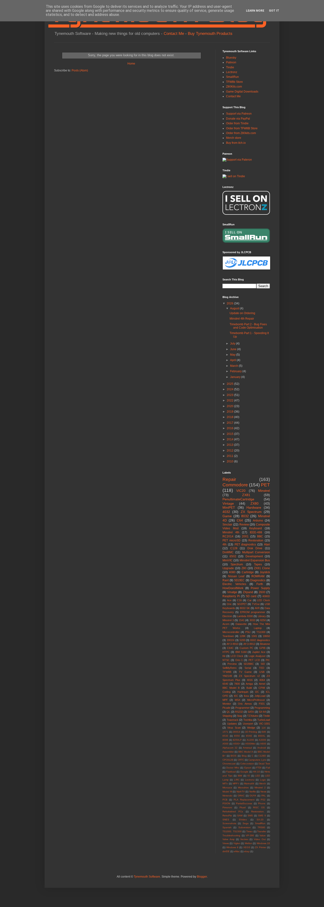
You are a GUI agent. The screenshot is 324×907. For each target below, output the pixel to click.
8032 (245, 516)
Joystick (265, 572)
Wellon (248, 843)
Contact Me (174, 33)
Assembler (228, 751)
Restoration (255, 540)
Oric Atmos (245, 703)
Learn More (255, 10)
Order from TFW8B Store (242, 128)
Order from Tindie (237, 123)
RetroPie (227, 815)
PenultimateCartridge (238, 499)
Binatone (265, 643)
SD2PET (242, 604)
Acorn (225, 624)
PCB (224, 799)
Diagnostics (257, 580)
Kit (223, 656)
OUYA (253, 795)
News (263, 791)
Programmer (242, 707)
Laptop (258, 628)
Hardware (253, 507)
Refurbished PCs (232, 811)
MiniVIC (227, 560)
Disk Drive (255, 548)
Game (227, 516)
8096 (225, 740)
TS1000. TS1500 (232, 831)
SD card (251, 596)
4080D (266, 596)
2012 (230, 450)
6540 (225, 683)
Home (131, 63)
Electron (227, 616)
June (233, 349)
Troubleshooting (231, 835)
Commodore (235, 484)
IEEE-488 (256, 532)
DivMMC (228, 552)
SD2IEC (239, 580)
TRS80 (261, 827)
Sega (246, 823)
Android (261, 747)
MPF (225, 699)
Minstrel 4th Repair (242, 318)
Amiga (249, 683)
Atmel (262, 683)
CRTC (241, 759)
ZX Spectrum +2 (249, 675)
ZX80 (254, 503)
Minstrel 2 (260, 787)
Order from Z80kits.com (241, 133)
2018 (230, 417)
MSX (237, 699)
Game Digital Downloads (242, 91)
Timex (249, 831)
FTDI (258, 767)
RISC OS (259, 807)
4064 (262, 680)
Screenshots (229, 823)
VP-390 (250, 835)
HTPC (226, 652)
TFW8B (226, 671)
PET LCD (254, 660)
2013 (230, 445)
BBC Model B (231, 687)
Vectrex (244, 839)
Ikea (246, 695)
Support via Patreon (239, 113)
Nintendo (227, 795)
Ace (229, 600)
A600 (263, 743)
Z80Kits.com (234, 86)
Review (244, 524)
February (236, 371)
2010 (230, 461)
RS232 (239, 711)
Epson (247, 767)
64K (264, 731)
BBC (260, 536)
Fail (268, 767)
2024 (230, 389)
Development (254, 556)
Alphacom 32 (229, 747)
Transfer (261, 831)
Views (225, 843)
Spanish (226, 827)
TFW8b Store (234, 82)
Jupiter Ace (258, 652)
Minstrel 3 (228, 620)
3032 (252, 620)
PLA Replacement (244, 799)
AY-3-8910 (232, 643)
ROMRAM (257, 576)
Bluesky (231, 57)
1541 (242, 620)
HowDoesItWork (232, 588)
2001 (245, 536)
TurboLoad (263, 719)
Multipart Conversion (256, 552)
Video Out (260, 839)
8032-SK (245, 608)
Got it (274, 10)
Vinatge (232, 592)
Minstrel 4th (230, 532)
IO (248, 775)
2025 (230, 384)
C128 (233, 548)
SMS (250, 815)
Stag (239, 715)
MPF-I (236, 783)
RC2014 (227, 536)
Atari (267, 544)
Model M (227, 791)
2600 (262, 592)
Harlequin (242, 691)
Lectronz (231, 72)
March (234, 365)
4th (224, 544)
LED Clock (263, 600)
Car (249, 600)
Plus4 (243, 807)
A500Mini (250, 743)
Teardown (228, 636)
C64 (240, 520)
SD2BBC (249, 663)
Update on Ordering (242, 313)
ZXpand (248, 592)
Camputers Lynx (257, 759)
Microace (227, 787)
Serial (248, 667)
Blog (244, 755)
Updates (232, 723)
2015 (230, 434)
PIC (268, 660)
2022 (230, 400)
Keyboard (255, 528)
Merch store (233, 138)
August (235, 308)
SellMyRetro (229, 667)
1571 (225, 731)
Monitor (226, 703)
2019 (230, 411)
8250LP (237, 740)
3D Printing (251, 731)
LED (257, 775)
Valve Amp (228, 839)
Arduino (258, 520)
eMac (237, 851)
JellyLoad (260, 695)
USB (261, 671)
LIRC (237, 779)
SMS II (262, 815)
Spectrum (237, 564)
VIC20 (240, 491)
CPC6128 (227, 759)
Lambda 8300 (245, 616)
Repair (229, 479)
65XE (249, 736)
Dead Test (264, 763)
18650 (266, 636)
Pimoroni (227, 807)
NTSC (226, 660)
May (233, 354)
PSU (247, 632)
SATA (251, 711)
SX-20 (260, 819)
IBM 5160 (241, 652)
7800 (237, 683)
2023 (230, 395)
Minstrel (264, 491)
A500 (225, 743)
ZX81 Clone (262, 568)
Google (244, 771)
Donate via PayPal (238, 118)
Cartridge (248, 572)
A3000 (262, 740)
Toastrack (232, 719)
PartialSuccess (244, 803)
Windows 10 (263, 843)
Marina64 (249, 783)
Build (249, 687)
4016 (250, 680)
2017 (230, 422)
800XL (261, 736)
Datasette (241, 624)
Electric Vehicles (234, 584)
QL (228, 711)
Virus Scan (234, 727)
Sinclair (227, 524)
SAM (239, 815)
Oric (229, 604)
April (233, 360)
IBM (240, 775)
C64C (230, 648)
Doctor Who (232, 767)
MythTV (240, 791)
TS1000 (260, 632)
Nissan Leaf (236, 576)
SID (263, 663)
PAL (263, 795)
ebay (247, 851)
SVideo (243, 819)
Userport (248, 723)
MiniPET (228, 507)
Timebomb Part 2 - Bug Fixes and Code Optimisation (248, 326)
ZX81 (246, 495)
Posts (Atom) (80, 70)
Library (262, 616)
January (235, 377)
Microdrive (243, 787)
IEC (236, 695)
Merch (262, 783)
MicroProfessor (256, 699)
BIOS (233, 755)
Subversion (244, 827)
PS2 (263, 799)
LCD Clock (237, 656)
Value (262, 835)
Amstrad (247, 747)
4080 (232, 572)
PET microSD (231, 540)
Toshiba (247, 719)
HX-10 (256, 771)
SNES (225, 819)
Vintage (228, 503)
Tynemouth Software (147, 876)
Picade (226, 707)
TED (261, 667)
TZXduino (252, 715)
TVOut (255, 604)
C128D (262, 755)
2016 (230, 428)
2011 (230, 456)
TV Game (245, 671)
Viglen (236, 843)
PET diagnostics (245, 544)
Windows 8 (232, 847)
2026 (230, 303)
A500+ (237, 743)
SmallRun (232, 77)
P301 (262, 703)
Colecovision (247, 763)
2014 (230, 439)
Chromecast (229, 763)
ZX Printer (260, 847)
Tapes (258, 564)
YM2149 (227, 675)
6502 (233, 556)
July (233, 343)
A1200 (250, 740)
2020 (230, 406)
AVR (257, 608)
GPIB (262, 648)
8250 (263, 620)
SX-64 (262, 711)
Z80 (243, 568)
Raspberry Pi (231, 596)
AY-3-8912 (249, 643)
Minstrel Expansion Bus (255, 560)
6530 (225, 736)
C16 (239, 600)
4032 (226, 512)
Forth (259, 584)
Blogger (202, 876)
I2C (257, 691)
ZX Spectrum (251, 512)
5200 (242, 640)
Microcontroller (231, 632)
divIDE (226, 851)
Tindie (230, 67)
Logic (263, 779)
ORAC (241, 795)
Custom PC (246, 648)
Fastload (231, 771)
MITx (225, 783)
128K (242, 636)
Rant (225, 580)
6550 (237, 736)
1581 (254, 636)
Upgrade (228, 568)
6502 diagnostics (260, 640)
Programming (262, 707)
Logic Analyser (257, 656)
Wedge (251, 727)
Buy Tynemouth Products (210, 33)
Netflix (252, 791)
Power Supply (260, 588)
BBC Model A (245, 751)
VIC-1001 (264, 723)
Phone (261, 803)
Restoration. (257, 811)
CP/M (262, 687)
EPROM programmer (252, 612)
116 (264, 727)
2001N (230, 640)
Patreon (231, 62)
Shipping (227, 715)
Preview (232, 663)
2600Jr (236, 731)
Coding (226, 691)
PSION (226, 803)
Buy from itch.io (236, 142)
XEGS (246, 847)
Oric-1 (239, 660)
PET (265, 484)
